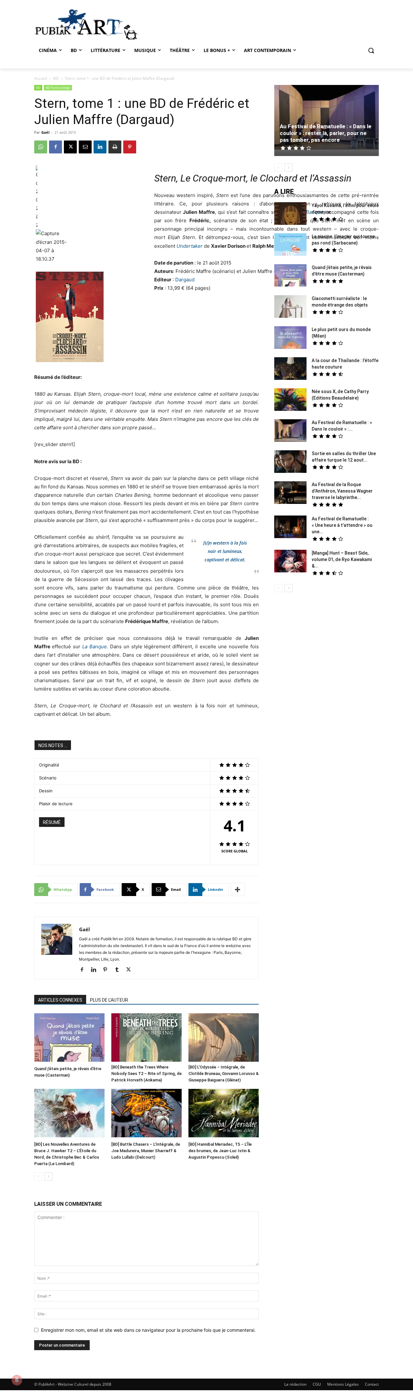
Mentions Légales (343, 1384)
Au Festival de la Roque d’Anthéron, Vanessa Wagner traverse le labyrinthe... (342, 491)
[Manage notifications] (17, 1380)
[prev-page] (38, 1177)
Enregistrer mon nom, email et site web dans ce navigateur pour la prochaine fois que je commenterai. (148, 1330)
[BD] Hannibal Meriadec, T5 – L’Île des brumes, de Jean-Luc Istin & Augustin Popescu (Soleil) (220, 1151)
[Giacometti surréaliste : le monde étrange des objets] (290, 307)
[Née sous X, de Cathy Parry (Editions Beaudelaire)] (290, 400)
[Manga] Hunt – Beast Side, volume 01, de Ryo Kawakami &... (342, 559)
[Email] (85, 147)
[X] (70, 147)
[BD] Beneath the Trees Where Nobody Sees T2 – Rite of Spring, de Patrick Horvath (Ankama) (146, 1073)
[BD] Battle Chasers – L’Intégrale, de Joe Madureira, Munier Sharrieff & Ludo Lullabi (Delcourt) (145, 1151)
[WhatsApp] (40, 147)
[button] (371, 50)
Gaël (45, 132)
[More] (238, 889)
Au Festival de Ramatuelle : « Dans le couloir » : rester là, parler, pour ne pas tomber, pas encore (325, 133)
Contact (372, 1384)
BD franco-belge (58, 87)
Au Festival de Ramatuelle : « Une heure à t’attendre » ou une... (342, 525)
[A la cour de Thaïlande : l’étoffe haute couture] (290, 369)
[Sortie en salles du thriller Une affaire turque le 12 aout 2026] (290, 462)
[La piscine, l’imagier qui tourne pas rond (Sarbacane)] (290, 244)
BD (56, 78)
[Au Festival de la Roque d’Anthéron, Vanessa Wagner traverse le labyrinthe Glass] (290, 493)
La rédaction (295, 1384)
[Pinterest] (129, 147)
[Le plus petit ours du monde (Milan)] (290, 338)
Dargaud (185, 279)
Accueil (40, 78)
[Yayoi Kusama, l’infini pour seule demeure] (290, 214)
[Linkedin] (100, 147)
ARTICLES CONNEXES (60, 1000)
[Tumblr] (119, 970)
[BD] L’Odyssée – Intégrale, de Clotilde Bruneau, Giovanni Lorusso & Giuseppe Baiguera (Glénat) (223, 1073)
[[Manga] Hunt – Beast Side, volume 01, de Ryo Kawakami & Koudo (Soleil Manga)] (290, 562)
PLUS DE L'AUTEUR (109, 1000)
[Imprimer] (114, 147)
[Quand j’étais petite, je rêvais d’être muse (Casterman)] (69, 1038)
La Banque (94, 646)
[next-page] (49, 1177)
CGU (317, 1384)
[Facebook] (55, 147)
